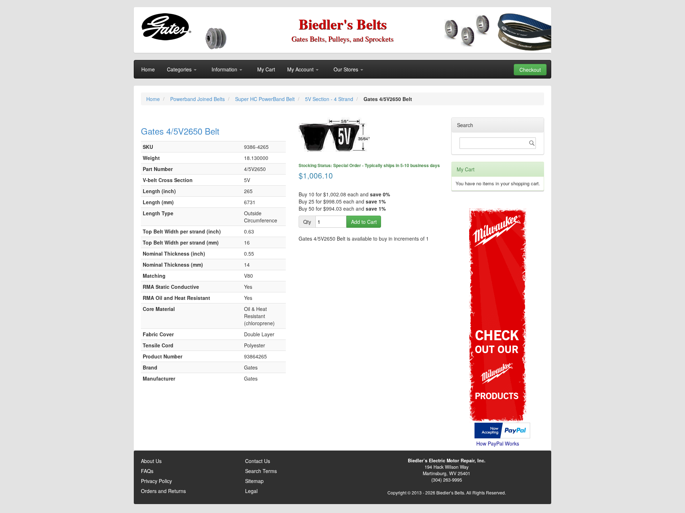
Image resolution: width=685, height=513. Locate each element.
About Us (151, 460)
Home (153, 98)
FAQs (147, 470)
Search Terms (261, 470)
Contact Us (257, 460)
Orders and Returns (163, 490)
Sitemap (254, 480)
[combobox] (498, 143)
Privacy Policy (156, 480)
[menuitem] (148, 69)
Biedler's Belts (343, 23)
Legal (251, 490)
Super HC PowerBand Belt (265, 98)
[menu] (342, 69)
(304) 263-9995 (446, 480)
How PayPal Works (497, 443)
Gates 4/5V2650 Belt (180, 131)
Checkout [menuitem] (530, 69)
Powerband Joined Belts (198, 98)
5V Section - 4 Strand (330, 98)
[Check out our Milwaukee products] (497, 289)
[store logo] (166, 26)
